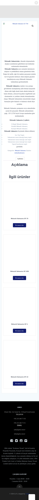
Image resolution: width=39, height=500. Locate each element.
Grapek (28, 494)
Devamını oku (19, 225)
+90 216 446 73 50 (20, 419)
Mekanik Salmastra (20, 150)
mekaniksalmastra (19, 153)
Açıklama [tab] (20, 158)
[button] (32, 26)
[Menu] (36, 2)
